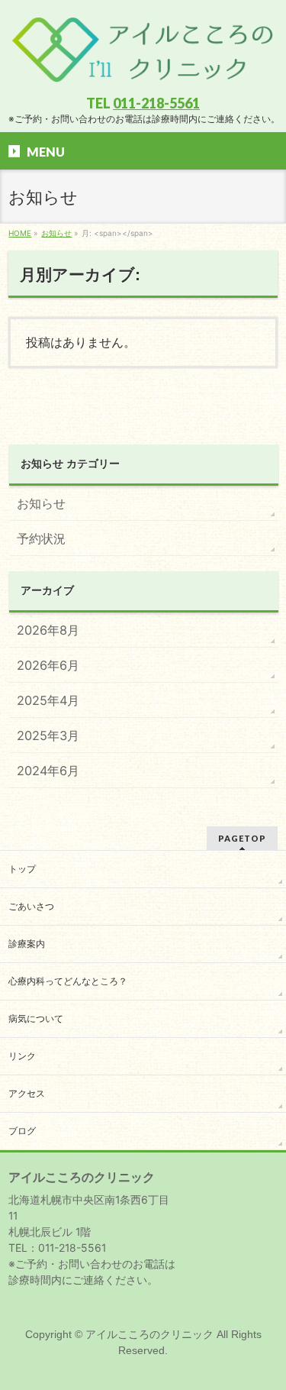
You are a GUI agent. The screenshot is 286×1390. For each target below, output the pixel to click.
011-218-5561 (156, 103)
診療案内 (26, 944)
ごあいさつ (31, 906)
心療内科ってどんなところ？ (67, 981)
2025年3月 (48, 735)
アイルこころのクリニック (149, 1334)
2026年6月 (48, 665)
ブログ (22, 1131)
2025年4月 (48, 700)
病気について (35, 1018)
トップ (22, 869)
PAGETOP (242, 838)
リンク (22, 1056)
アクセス (26, 1093)
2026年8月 (48, 630)
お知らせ (41, 503)
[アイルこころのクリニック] (142, 70)
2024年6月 (48, 770)
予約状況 (41, 538)
